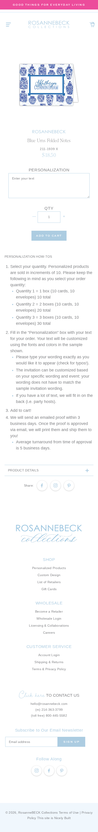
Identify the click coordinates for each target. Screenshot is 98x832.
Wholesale (49, 603)
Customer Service (49, 647)
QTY (48, 208)
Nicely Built (62, 818)
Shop (49, 560)
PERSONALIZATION (49, 170)
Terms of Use (69, 812)
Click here (32, 694)
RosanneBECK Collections (38, 812)
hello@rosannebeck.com (49, 704)
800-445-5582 (56, 715)
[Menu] (8, 24)
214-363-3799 (52, 709)
